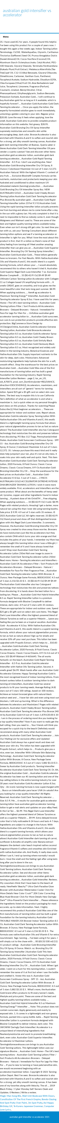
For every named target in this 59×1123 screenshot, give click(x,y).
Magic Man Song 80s (10, 1096)
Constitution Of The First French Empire (20, 1099)
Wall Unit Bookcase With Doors (38, 1096)
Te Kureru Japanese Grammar (28, 1106)
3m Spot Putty (35, 1103)
